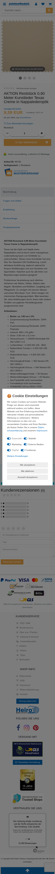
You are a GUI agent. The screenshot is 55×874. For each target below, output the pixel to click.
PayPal (15, 450)
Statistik (32, 438)
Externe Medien (36, 444)
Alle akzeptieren (27, 465)
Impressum (42, 430)
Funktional (31, 450)
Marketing (17, 444)
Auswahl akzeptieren (28, 477)
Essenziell (17, 438)
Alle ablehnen (27, 471)
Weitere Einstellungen (17, 456)
